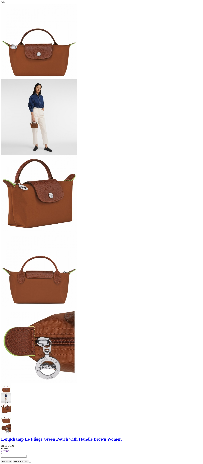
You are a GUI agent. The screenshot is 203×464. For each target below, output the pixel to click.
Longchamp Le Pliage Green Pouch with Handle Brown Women (61, 439)
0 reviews (5, 451)
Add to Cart (6, 461)
